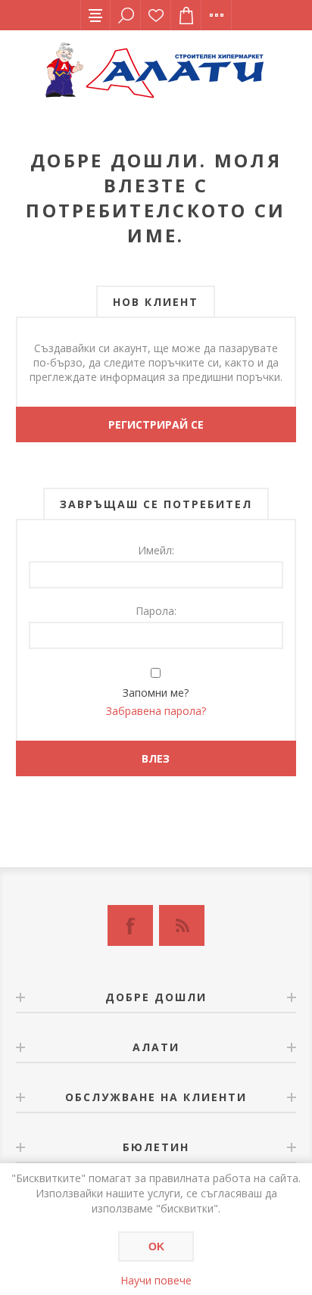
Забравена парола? (156, 711)
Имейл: (156, 550)
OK (156, 1246)
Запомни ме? (156, 692)
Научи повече (156, 1280)
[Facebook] (130, 925)
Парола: (156, 611)
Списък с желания (156, 15)
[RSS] (181, 925)
